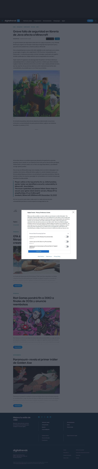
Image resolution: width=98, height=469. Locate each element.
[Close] (73, 212)
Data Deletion (41, 256)
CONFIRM (38, 251)
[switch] (67, 237)
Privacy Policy (57, 256)
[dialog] (49, 234)
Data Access (49, 256)
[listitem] (49, 233)
